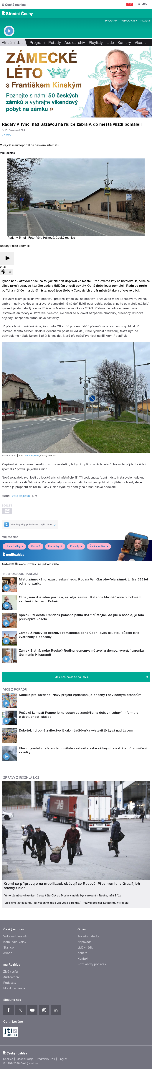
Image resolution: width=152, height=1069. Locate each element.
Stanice (8, 947)
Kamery (145, 20)
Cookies (8, 1059)
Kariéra (82, 953)
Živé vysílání (97, 546)
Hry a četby (13, 546)
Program (111, 20)
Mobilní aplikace (14, 988)
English (63, 1059)
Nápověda (84, 942)
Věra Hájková (45, 237)
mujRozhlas (9, 537)
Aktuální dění (13, 42)
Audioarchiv (129, 20)
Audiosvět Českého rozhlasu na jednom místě (30, 564)
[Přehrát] (7, 258)
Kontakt (82, 958)
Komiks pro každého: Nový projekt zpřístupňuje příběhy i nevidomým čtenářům (80, 695)
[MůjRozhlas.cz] (7, 153)
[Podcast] (3, 272)
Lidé (110, 42)
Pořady (54, 42)
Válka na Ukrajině (15, 936)
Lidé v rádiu (85, 947)
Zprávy (6, 135)
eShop (7, 953)
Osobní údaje (25, 1059)
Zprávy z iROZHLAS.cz (21, 777)
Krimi (34, 546)
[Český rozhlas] (14, 4)
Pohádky (54, 546)
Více (140, 42)
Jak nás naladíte (88, 936)
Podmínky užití (46, 1059)
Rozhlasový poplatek (91, 964)
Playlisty (96, 42)
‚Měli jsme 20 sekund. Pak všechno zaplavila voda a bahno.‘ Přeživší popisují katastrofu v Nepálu (66, 902)
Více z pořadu (15, 689)
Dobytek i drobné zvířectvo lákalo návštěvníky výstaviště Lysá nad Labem (76, 730)
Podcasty (9, 982)
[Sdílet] (10, 272)
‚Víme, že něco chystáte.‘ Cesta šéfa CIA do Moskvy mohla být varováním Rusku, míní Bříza (62, 895)
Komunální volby (14, 942)
